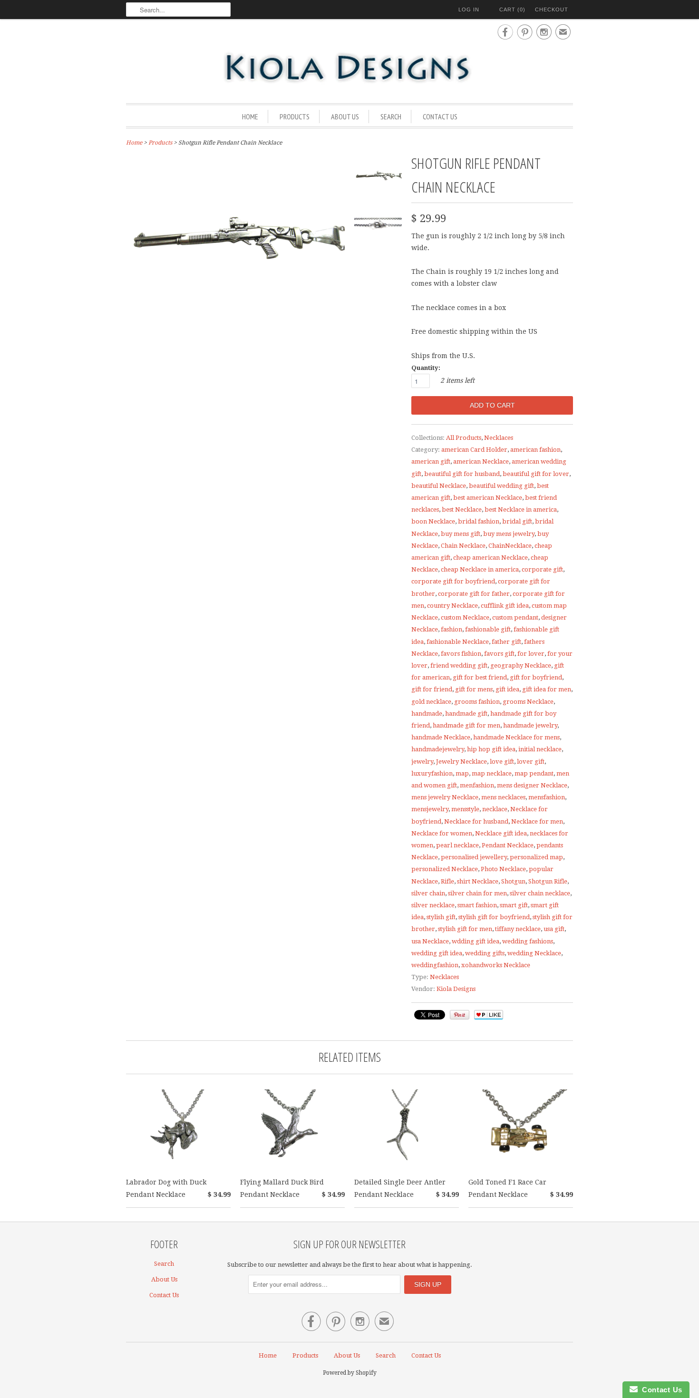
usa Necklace (430, 941)
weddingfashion (434, 965)
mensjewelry (429, 809)
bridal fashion (478, 521)
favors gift (499, 653)
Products (295, 116)
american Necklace (481, 461)
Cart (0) (512, 9)
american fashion (535, 449)
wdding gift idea (475, 941)
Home (250, 116)
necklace (494, 809)
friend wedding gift (458, 665)
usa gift (554, 928)
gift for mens (474, 689)
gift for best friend (480, 677)
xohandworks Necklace (495, 965)
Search (390, 116)
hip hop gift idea (491, 749)
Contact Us (440, 116)
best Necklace (462, 509)
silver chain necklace (540, 893)
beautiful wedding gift (501, 485)
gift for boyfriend (536, 677)
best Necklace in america (521, 509)
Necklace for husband (476, 821)
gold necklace (431, 701)
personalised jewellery (474, 857)
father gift (506, 641)
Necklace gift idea (501, 833)
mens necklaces (503, 797)
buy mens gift (460, 533)
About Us (345, 116)
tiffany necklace (518, 928)
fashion (451, 629)
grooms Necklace (528, 701)
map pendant (534, 773)
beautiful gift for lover (536, 473)
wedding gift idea (436, 953)
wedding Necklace (534, 953)
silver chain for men (477, 893)
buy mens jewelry (508, 533)
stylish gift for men (465, 928)
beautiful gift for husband (462, 473)
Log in (468, 9)
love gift (502, 761)
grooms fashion (477, 701)
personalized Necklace (444, 869)
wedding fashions (527, 941)
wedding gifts (485, 953)
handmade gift (466, 713)
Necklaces (498, 437)
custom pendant (515, 617)
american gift (430, 461)
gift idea (507, 689)
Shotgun (513, 881)
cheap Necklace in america (480, 569)
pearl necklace (457, 845)
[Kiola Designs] (349, 68)
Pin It (459, 1014)
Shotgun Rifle (547, 881)
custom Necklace (465, 617)
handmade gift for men (466, 725)
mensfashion (546, 797)
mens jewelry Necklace (444, 797)
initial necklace (540, 749)
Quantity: (425, 367)
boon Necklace (433, 521)
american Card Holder (474, 449)
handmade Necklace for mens (516, 737)
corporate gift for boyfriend (453, 581)
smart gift (514, 905)
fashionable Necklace (458, 641)
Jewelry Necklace (461, 761)
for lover (530, 653)
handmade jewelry (530, 725)
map (462, 773)
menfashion (477, 785)
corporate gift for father (474, 593)
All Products (463, 437)
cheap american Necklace (490, 557)
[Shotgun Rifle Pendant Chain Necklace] (378, 178)
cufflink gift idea (505, 605)
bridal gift (517, 521)
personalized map (536, 857)
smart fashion (477, 905)
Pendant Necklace (508, 845)
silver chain (428, 893)
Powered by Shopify (350, 1372)
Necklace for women (441, 833)
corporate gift (542, 569)
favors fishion (461, 653)
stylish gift (441, 917)
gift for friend (431, 689)
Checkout (551, 9)
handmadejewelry (437, 749)
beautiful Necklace (438, 485)
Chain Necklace (463, 545)
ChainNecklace (510, 545)
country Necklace (452, 605)
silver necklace (433, 905)
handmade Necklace (440, 737)
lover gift (530, 761)
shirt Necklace (477, 881)
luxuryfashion (432, 773)
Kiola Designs (456, 988)
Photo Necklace (503, 869)
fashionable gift (488, 629)
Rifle (447, 881)
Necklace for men (537, 821)
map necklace (492, 773)
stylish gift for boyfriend (494, 917)
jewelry (422, 761)
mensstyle (465, 809)
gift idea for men (546, 689)
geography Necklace (520, 665)
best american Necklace (487, 497)
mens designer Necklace (532, 785)
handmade (426, 713)
